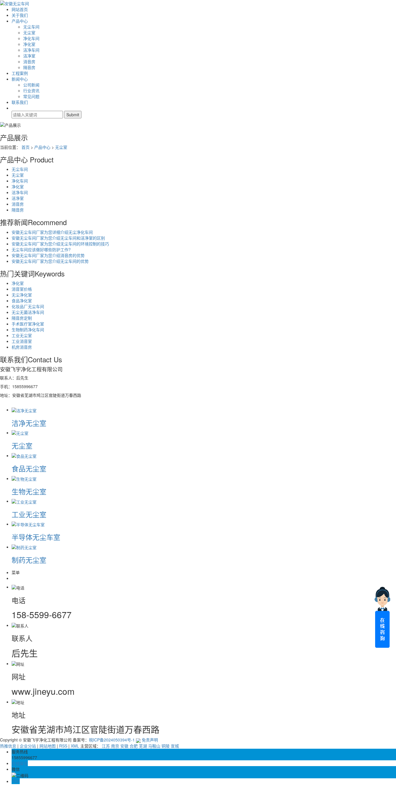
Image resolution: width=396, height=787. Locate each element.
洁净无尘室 (29, 423)
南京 (115, 746)
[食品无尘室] (24, 455)
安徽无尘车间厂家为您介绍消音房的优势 (48, 255)
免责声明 (150, 740)
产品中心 (20, 21)
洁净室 (29, 56)
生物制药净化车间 (28, 329)
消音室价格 (22, 289)
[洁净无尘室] (24, 410)
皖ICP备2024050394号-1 (112, 740)
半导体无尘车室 (36, 537)
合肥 (134, 746)
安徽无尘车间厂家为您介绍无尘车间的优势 (50, 261)
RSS (63, 746)
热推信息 (8, 746)
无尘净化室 (22, 295)
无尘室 (29, 32)
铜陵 (165, 746)
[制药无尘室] (24, 547)
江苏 (106, 746)
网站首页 (20, 9)
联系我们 (20, 102)
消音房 (29, 61)
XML (75, 746)
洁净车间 (31, 50)
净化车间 (31, 38)
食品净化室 (22, 300)
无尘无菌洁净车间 (28, 312)
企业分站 (28, 746)
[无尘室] (20, 432)
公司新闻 (31, 85)
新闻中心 (20, 79)
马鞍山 (154, 746)
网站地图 (47, 746)
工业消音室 (22, 341)
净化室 (29, 44)
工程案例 (20, 73)
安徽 (124, 746)
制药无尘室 (29, 560)
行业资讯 (31, 90)
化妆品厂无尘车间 (28, 306)
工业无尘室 (22, 335)
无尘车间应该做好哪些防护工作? (41, 249)
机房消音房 (22, 347)
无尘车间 (31, 27)
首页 (25, 147)
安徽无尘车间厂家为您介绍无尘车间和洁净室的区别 (58, 238)
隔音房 (29, 67)
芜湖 (143, 746)
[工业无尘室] (24, 501)
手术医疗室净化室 (28, 324)
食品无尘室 (29, 468)
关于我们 (20, 15)
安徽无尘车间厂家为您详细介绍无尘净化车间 (52, 232)
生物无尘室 (29, 491)
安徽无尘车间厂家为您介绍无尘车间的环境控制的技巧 (60, 244)
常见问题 (31, 96)
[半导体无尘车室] (28, 524)
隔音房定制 (22, 318)
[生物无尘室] (24, 478)
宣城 (175, 746)
